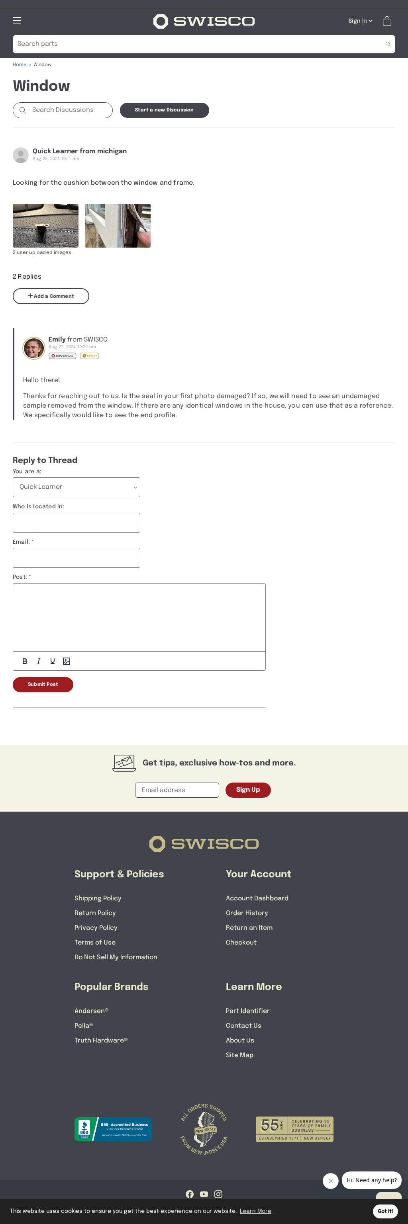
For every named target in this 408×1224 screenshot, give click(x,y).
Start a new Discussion (164, 110)
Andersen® (92, 1011)
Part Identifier (248, 1011)
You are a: (27, 471)
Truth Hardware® (101, 1040)
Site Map (239, 1055)
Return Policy (95, 913)
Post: (20, 577)
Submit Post (43, 684)
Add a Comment (53, 296)
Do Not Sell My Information (116, 957)
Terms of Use (95, 942)
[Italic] (38, 661)
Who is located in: (39, 507)
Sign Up (248, 790)
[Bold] (24, 661)
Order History (247, 913)
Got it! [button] (385, 1211)
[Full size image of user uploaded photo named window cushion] (45, 226)
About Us (240, 1040)
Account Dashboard (257, 898)
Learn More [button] (255, 1211)
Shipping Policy (98, 898)
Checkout (241, 942)
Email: (21, 542)
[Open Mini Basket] (388, 21)
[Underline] (52, 661)
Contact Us (243, 1026)
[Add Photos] (66, 661)
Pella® (84, 1026)
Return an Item (249, 928)
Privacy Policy (96, 928)
